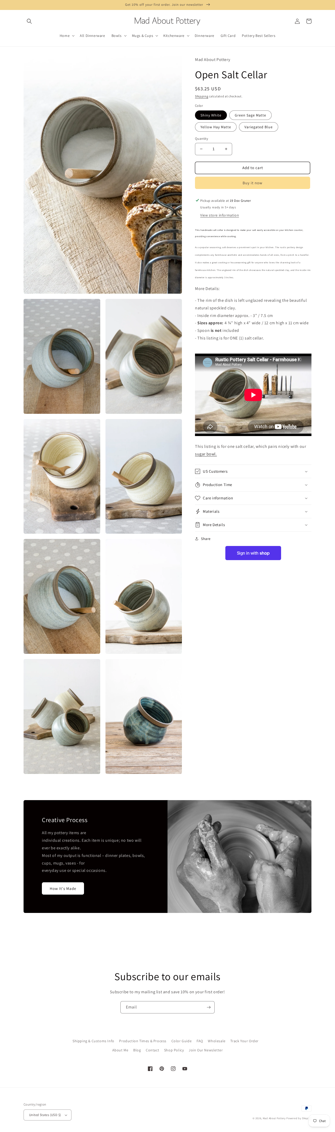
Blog (137, 1050)
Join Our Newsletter (206, 1050)
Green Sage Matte (250, 115)
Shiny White (210, 115)
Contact (152, 1050)
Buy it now (253, 182)
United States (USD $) (45, 1115)
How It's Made (63, 888)
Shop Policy (174, 1050)
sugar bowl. (206, 454)
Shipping (201, 96)
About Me (120, 1050)
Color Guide (181, 1041)
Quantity (201, 138)
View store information (219, 215)
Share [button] (206, 538)
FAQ (200, 1041)
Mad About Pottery (275, 1118)
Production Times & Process (142, 1041)
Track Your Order (244, 1041)
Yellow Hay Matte (215, 127)
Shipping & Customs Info (93, 1041)
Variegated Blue (258, 127)
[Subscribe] (208, 1007)
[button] (29, 21)
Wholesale (216, 1041)
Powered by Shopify (298, 1118)
